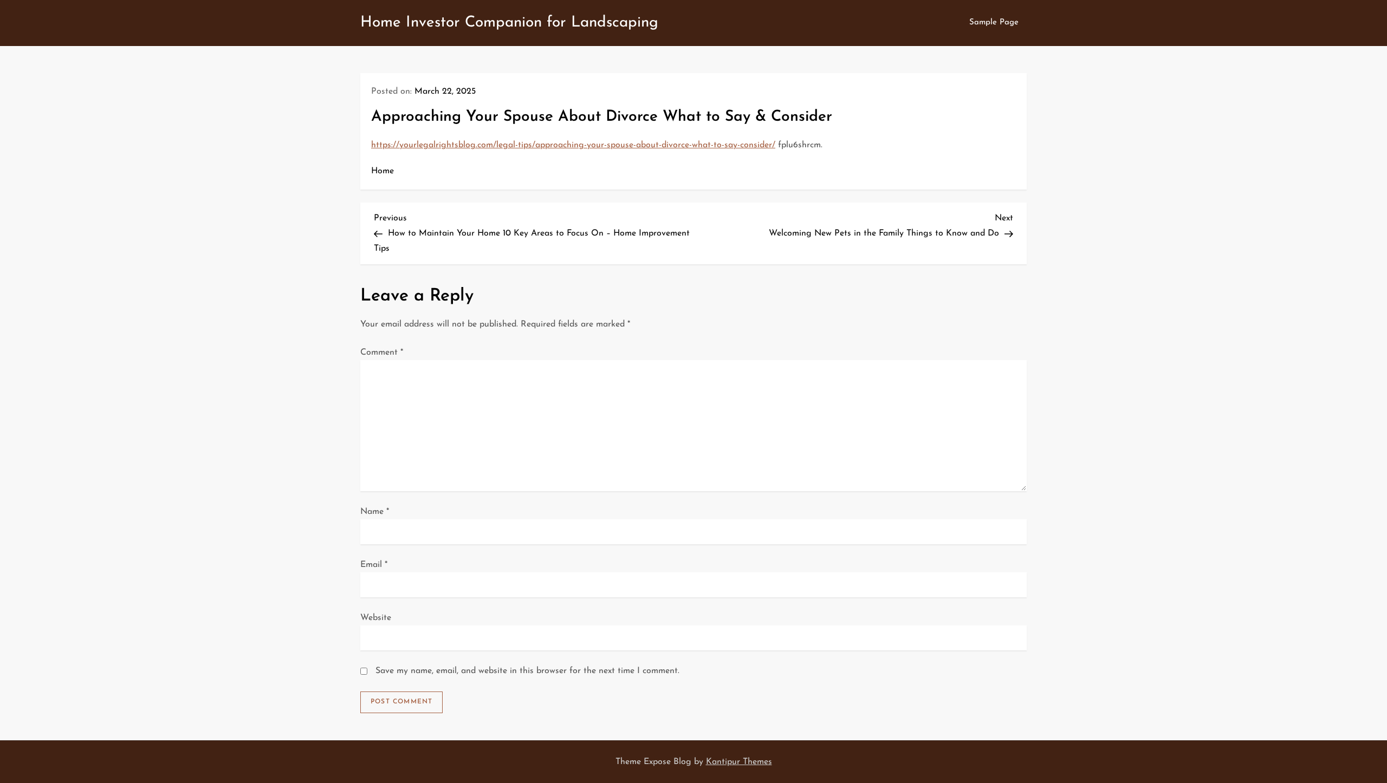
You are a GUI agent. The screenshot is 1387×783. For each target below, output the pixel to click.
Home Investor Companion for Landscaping (509, 22)
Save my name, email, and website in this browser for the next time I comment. (527, 671)
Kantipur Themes (739, 762)
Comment (381, 352)
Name (374, 511)
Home (382, 171)
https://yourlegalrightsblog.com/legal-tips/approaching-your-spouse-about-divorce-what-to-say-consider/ (573, 145)
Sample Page (994, 22)
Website (375, 618)
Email (373, 564)
